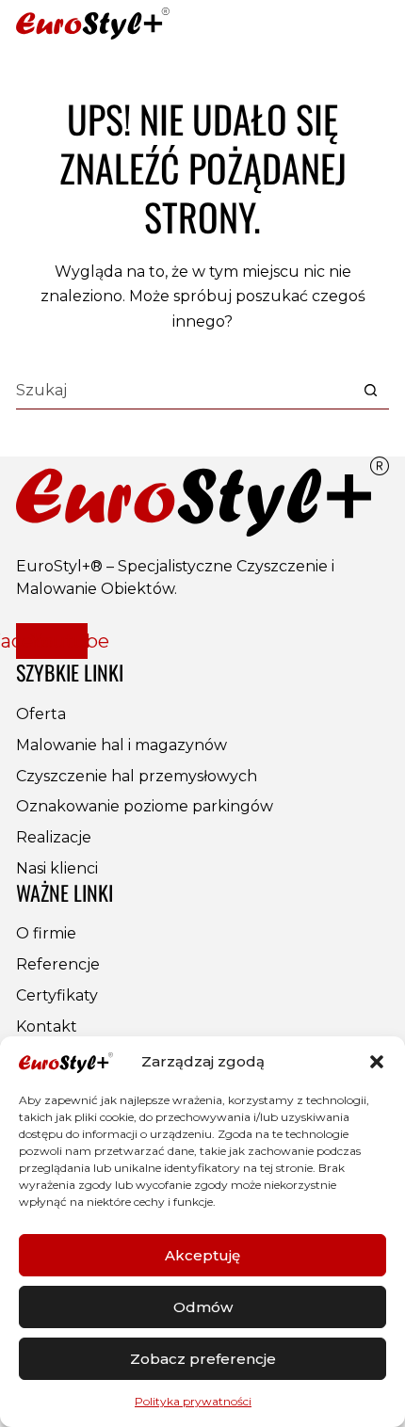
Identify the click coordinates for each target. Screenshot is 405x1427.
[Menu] (375, 23)
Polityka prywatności (193, 1401)
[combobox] (184, 390)
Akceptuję (202, 1255)
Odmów (203, 1307)
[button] (376, 1061)
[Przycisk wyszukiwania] (370, 390)
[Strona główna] (93, 24)
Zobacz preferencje (203, 1359)
